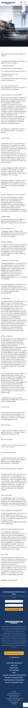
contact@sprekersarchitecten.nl (16, 37)
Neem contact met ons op (14, 653)
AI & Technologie (14, 670)
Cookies (14, 703)
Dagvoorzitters (14, 667)
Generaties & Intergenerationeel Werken (14, 675)
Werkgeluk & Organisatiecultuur (14, 677)
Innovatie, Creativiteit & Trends (14, 682)
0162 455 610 (15, 657)
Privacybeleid (14, 702)
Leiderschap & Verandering (14, 663)
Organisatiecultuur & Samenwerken (14, 680)
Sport (14, 672)
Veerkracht (14, 665)
